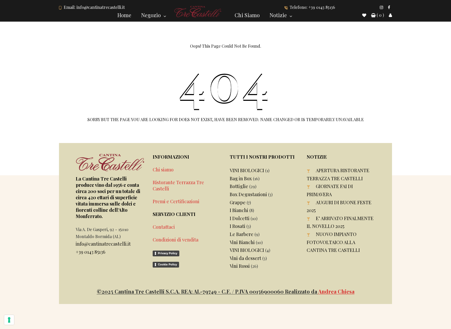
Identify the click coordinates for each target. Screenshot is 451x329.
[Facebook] (389, 7)
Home (124, 14)
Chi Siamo (247, 14)
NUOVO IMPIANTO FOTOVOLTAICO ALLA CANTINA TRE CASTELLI (333, 242)
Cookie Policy (167, 264)
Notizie (278, 14)
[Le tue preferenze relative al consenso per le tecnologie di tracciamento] (9, 320)
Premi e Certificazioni (176, 201)
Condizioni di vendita (175, 240)
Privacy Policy (167, 253)
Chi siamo (163, 169)
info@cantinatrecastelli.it (100, 7)
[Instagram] (381, 7)
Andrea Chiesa (336, 291)
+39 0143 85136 (321, 7)
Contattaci (164, 227)
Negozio (151, 14)
